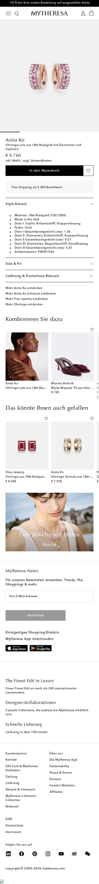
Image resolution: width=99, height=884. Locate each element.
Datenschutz (15, 825)
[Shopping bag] (91, 13)
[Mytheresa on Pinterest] (35, 854)
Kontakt (11, 759)
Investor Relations (62, 785)
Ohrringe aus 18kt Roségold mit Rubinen (35, 476)
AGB (9, 819)
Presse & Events (61, 772)
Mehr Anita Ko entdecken (24, 288)
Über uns (56, 753)
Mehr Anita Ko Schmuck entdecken (31, 293)
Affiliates (56, 792)
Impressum (13, 832)
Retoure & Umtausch (20, 789)
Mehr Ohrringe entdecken (24, 304)
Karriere (55, 779)
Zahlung (12, 777)
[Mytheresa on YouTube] (61, 854)
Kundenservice (16, 753)
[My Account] (83, 13)
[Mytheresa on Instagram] (48, 854)
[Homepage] (49, 13)
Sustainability (59, 766)
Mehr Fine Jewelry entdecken (27, 299)
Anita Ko (15, 140)
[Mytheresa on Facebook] (22, 854)
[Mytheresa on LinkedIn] (8, 854)
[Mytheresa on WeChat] (88, 854)
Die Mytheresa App (64, 759)
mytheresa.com (53, 868)
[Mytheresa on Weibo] (74, 854)
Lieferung (12, 783)
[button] (44, 170)
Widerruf (12, 806)
